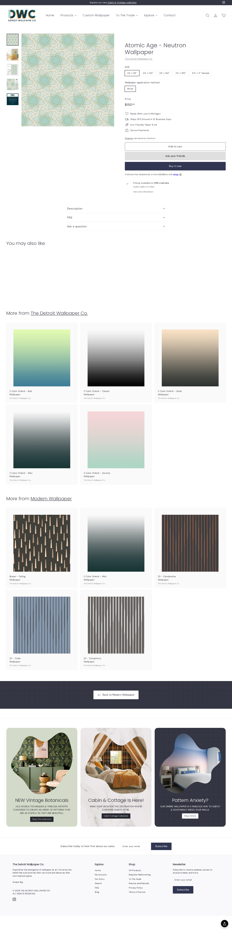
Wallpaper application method (142, 82)
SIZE (127, 67)
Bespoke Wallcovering (140, 874)
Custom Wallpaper (96, 15)
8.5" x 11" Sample (200, 73)
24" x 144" (164, 73)
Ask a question (77, 226)
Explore (149, 15)
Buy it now (175, 166)
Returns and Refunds (139, 883)
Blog (97, 892)
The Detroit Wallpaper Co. (139, 58)
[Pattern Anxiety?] (190, 763)
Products (67, 15)
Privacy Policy (136, 887)
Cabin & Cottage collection (122, 2)
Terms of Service (137, 892)
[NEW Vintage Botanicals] (42, 763)
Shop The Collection (41, 819)
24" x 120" (148, 73)
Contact (169, 15)
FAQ (69, 217)
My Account (101, 874)
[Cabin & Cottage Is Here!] (116, 763)
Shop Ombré (190, 816)
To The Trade (125, 15)
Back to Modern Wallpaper (118, 694)
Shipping (129, 138)
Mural (130, 88)
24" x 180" (180, 73)
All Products (135, 870)
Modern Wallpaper (51, 498)
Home (50, 15)
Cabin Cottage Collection (116, 816)
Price (128, 99)
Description (75, 208)
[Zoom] (67, 80)
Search (98, 883)
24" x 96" (132, 73)
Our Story (99, 879)
